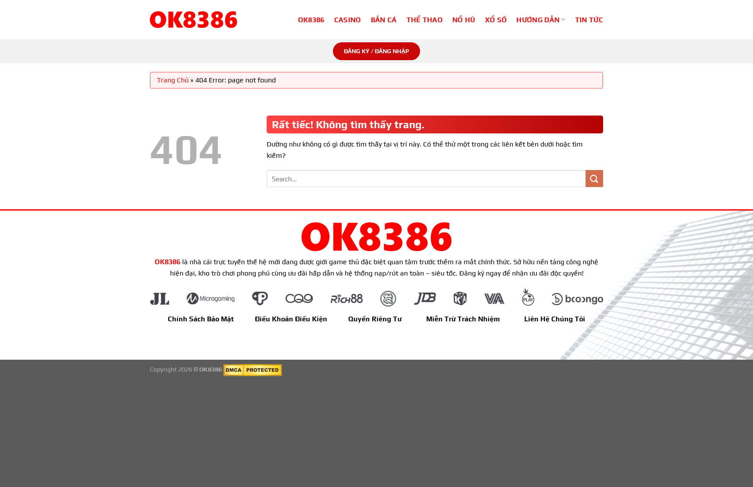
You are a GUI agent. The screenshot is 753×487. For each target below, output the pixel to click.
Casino (347, 20)
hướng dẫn (538, 20)
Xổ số (496, 20)
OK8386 (311, 20)
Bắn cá (384, 20)
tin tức (589, 20)
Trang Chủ (173, 80)
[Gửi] (594, 178)
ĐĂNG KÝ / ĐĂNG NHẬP (376, 51)
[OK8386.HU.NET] (193, 19)
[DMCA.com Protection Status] (252, 369)
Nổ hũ (463, 20)
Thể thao (425, 20)
